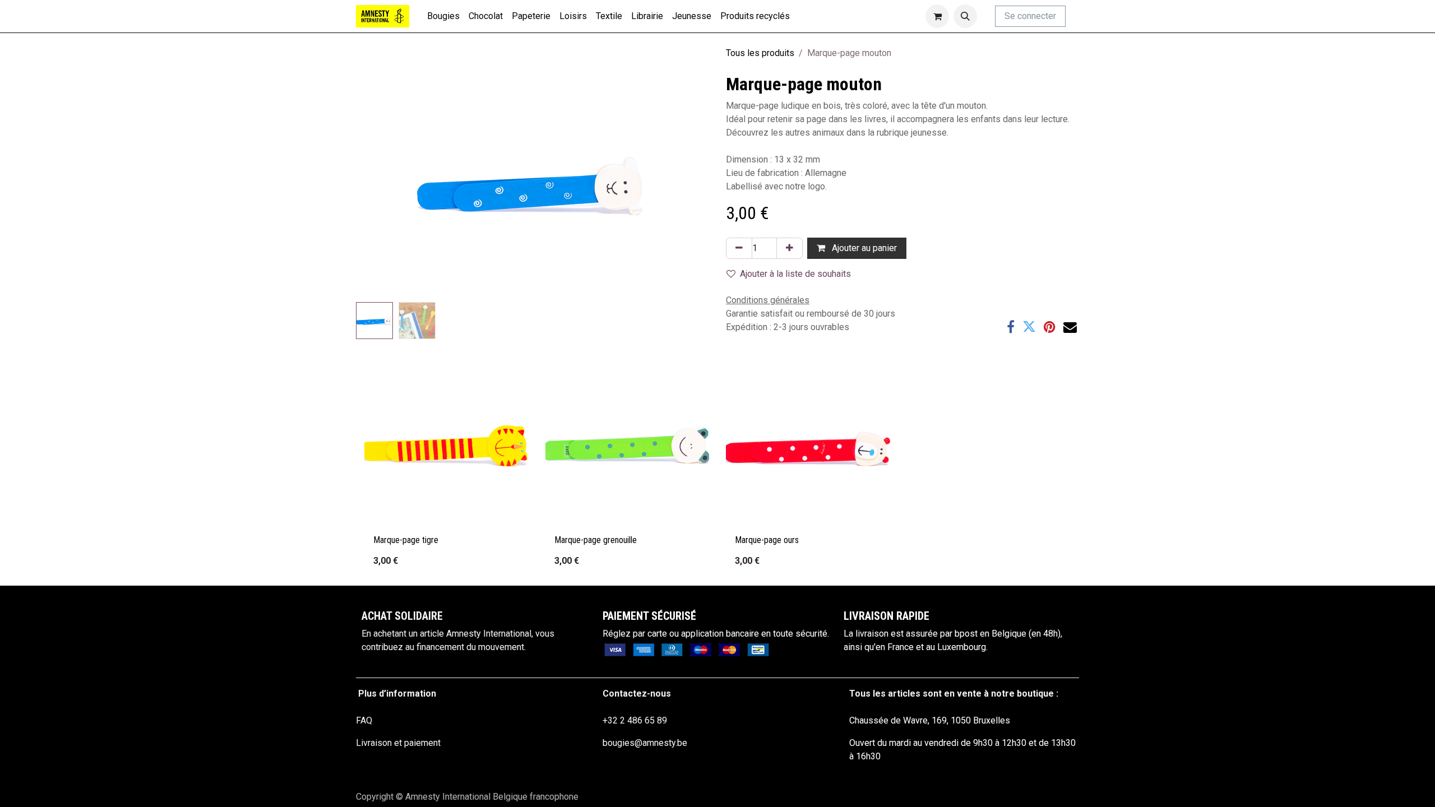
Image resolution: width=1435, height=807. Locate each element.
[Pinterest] (1050, 326)
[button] (965, 16)
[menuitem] (443, 16)
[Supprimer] (739, 248)
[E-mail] (1070, 326)
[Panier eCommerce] (937, 16)
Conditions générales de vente (416, 765)
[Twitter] (1029, 326)
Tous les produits (760, 53)
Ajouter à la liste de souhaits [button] (795, 273)
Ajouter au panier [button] (863, 248)
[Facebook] (1011, 326)
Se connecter (1030, 16)
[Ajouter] (789, 248)
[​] (1074, 16)
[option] (717, 469)
